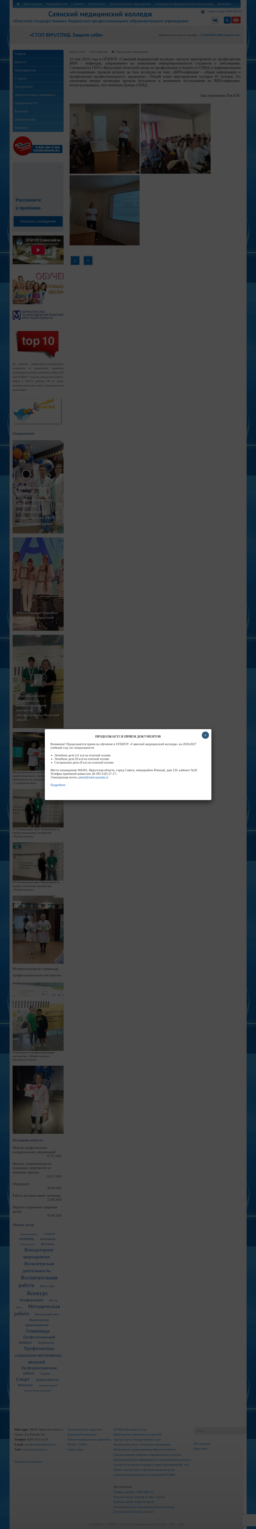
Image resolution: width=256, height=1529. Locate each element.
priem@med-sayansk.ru (93, 777)
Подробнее (57, 785)
